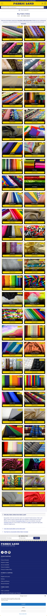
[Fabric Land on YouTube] (5, 553)
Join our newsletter (5, 564)
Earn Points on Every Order (24, 10)
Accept (23, 604)
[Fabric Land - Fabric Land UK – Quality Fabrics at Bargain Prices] (23, 4)
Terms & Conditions (5, 567)
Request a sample (5, 562)
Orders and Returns (5, 581)
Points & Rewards (5, 560)
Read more (23, 23)
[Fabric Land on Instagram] (9, 553)
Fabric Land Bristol (5, 590)
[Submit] (45, 7)
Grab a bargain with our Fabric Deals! (23, 0)
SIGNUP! (37, 538)
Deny (23, 607)
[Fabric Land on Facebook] (2, 553)
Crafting (29, 522)
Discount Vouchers (5, 583)
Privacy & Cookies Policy (23, 613)
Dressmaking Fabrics (20, 521)
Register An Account (5, 576)
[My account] (42, 4)
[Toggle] (3, 514)
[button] (45, 595)
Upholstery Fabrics (8, 522)
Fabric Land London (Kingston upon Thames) (11, 593)
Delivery (3, 578)
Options (23, 610)
